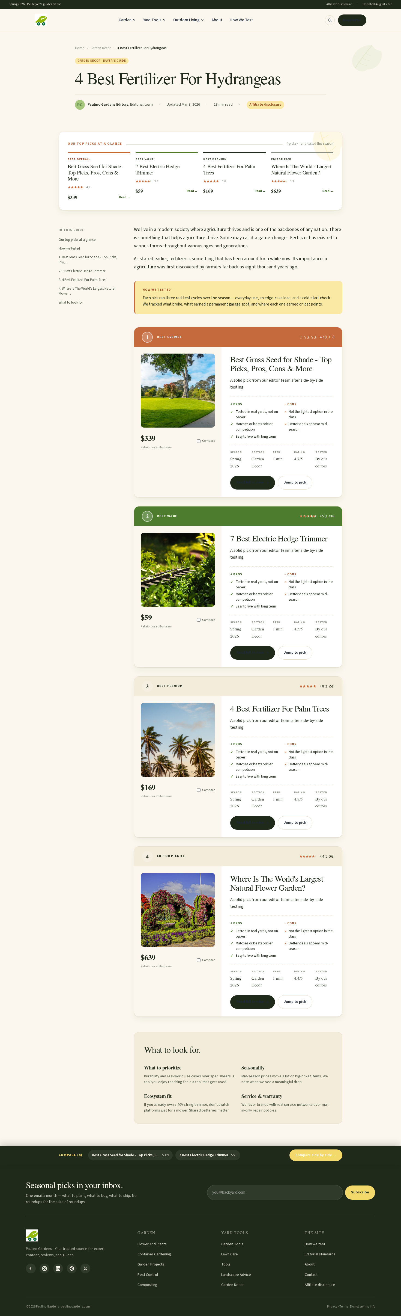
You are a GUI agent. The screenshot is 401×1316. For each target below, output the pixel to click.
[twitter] (85, 1268)
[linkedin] (58, 1268)
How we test (315, 1244)
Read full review (250, 482)
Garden (125, 20)
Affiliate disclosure (320, 1285)
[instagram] (44, 1268)
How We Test (241, 20)
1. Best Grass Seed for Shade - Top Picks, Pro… (88, 260)
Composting (147, 1285)
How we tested (69, 248)
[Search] (330, 20)
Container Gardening (154, 1254)
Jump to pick (295, 482)
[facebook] (31, 1268)
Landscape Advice (236, 1275)
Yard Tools (152, 20)
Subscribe (360, 1192)
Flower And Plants (152, 1244)
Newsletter (352, 20)
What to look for (71, 302)
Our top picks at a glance (77, 239)
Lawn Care (229, 1254)
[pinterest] (72, 1268)
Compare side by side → (315, 1155)
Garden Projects (150, 1264)
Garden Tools (232, 1244)
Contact (311, 1275)
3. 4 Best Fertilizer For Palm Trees (82, 279)
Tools (226, 1264)
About (216, 20)
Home (79, 48)
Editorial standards (320, 1254)
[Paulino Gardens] (41, 20)
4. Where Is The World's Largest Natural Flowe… (87, 291)
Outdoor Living (186, 20)
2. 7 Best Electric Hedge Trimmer (82, 271)
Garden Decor (101, 48)
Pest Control (147, 1275)
